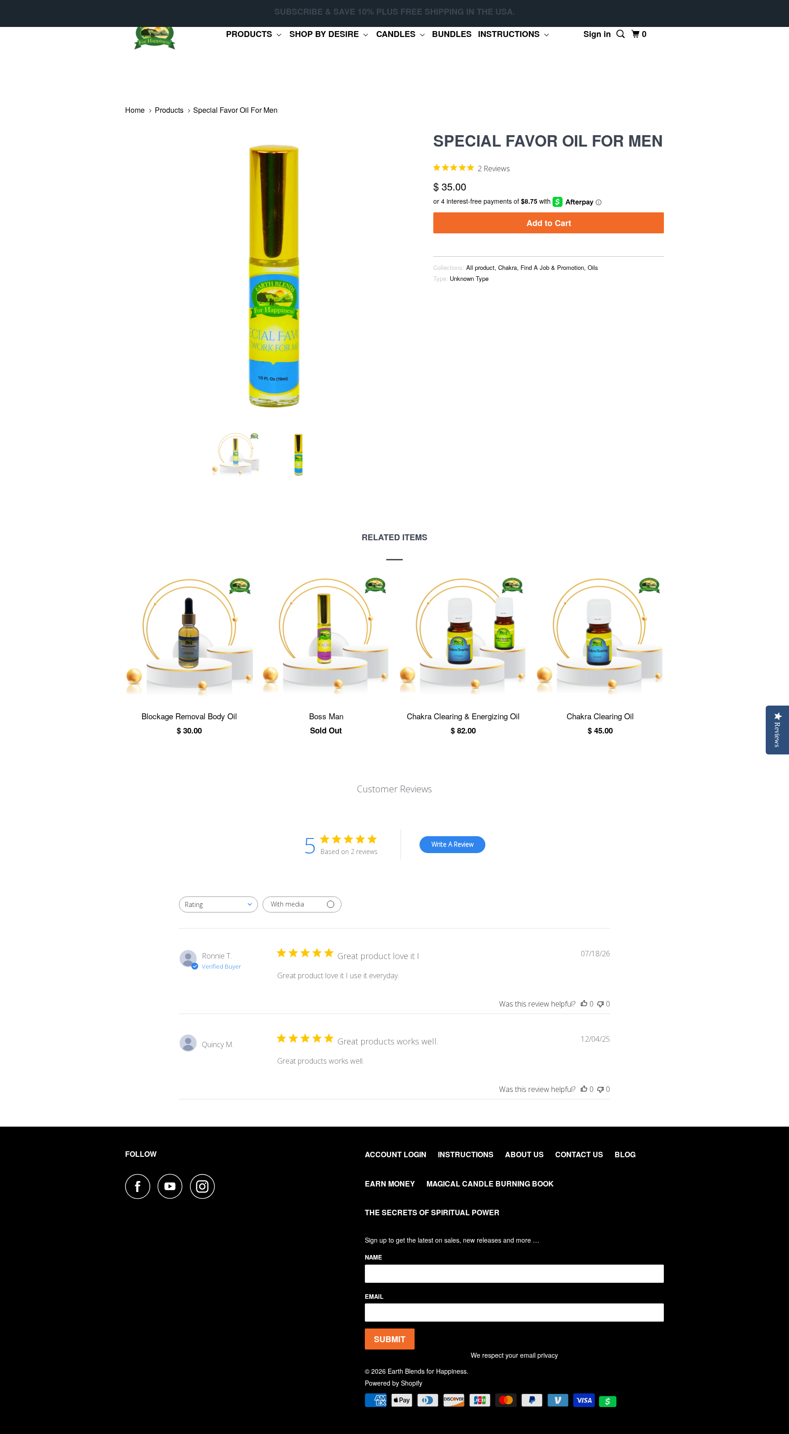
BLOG (625, 1154)
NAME (373, 1257)
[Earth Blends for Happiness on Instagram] (205, 1186)
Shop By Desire (326, 34)
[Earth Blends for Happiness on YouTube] (173, 1186)
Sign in (597, 34)
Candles (398, 34)
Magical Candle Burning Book (490, 1183)
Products (251, 34)
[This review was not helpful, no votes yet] (600, 1004)
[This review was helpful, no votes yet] (584, 1004)
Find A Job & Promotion (552, 267)
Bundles (452, 34)
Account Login (395, 1154)
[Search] (621, 34)
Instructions (511, 34)
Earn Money (390, 1183)
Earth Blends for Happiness (427, 1371)
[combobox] (218, 904)
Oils (593, 267)
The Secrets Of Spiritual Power (432, 1212)
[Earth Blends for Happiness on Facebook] (140, 1186)
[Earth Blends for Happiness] (154, 34)
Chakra (507, 267)
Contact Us (579, 1154)
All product (480, 267)
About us (524, 1154)
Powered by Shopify (393, 1382)
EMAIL (374, 1296)
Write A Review (452, 844)
